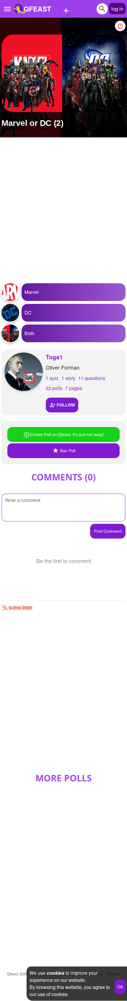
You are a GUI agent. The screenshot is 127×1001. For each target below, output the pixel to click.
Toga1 (54, 357)
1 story (68, 378)
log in (117, 8)
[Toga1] (23, 372)
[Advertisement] (63, 214)
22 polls (54, 388)
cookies (55, 972)
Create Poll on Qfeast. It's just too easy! (67, 434)
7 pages (73, 388)
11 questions (91, 378)
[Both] (10, 333)
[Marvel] (10, 292)
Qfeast (17, 974)
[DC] (10, 312)
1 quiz (52, 378)
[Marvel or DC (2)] (63, 73)
